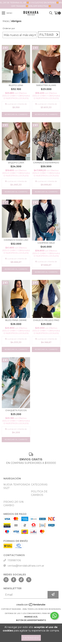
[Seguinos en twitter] (28, 579)
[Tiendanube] (31, 605)
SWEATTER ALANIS (46, 85)
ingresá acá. (31, 617)
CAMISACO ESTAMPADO (46, 162)
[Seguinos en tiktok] (21, 579)
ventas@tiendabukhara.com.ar (26, 565)
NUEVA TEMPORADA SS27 (16, 486)
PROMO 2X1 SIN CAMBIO (13, 503)
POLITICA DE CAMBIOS (39, 493)
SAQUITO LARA (16, 162)
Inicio (6, 21)
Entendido (31, 637)
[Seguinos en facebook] (13, 579)
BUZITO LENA (16, 85)
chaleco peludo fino (46, 320)
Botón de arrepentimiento (31, 620)
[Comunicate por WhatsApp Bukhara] (54, 616)
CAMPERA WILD (46, 243)
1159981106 (14, 560)
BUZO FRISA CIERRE (16, 320)
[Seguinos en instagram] (6, 579)
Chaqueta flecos (16, 410)
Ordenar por (9, 28)
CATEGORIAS (39, 484)
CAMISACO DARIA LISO (16, 240)
